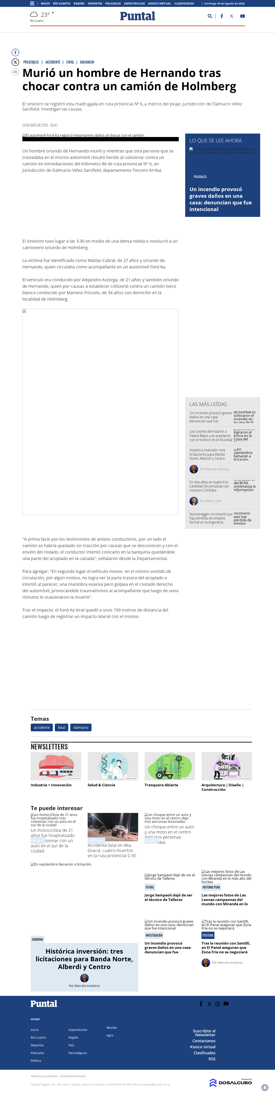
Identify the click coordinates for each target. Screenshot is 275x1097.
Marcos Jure (214, 501)
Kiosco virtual (159, 3)
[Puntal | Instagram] (217, 1004)
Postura (208, 935)
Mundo (112, 1027)
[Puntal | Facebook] (222, 17)
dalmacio (80, 727)
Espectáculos (134, 3)
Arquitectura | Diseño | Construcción (223, 787)
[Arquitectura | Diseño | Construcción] (227, 766)
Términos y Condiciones (44, 1076)
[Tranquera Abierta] (170, 766)
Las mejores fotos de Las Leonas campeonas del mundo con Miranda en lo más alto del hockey (225, 902)
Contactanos (203, 1040)
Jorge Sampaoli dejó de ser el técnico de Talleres (168, 897)
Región (79, 3)
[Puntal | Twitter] (231, 17)
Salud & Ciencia (101, 784)
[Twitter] (15, 62)
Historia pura (211, 887)
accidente (42, 727)
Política (36, 1061)
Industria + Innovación (51, 784)
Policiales (113, 3)
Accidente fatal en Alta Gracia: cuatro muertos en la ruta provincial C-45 (112, 850)
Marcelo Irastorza (217, 469)
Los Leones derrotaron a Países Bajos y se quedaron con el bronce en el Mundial (210, 435)
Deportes (95, 3)
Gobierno (37, 939)
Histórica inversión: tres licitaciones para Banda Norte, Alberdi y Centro (207, 454)
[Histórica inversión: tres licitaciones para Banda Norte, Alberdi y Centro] (84, 903)
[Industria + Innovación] (56, 766)
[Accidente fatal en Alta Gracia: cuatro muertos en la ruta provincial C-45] (113, 840)
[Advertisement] (144, 207)
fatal (61, 727)
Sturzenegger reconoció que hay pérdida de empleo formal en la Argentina (211, 518)
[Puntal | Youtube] (242, 17)
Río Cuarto (61, 3)
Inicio (45, 3)
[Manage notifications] (264, 1087)
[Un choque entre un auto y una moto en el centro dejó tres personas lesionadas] (170, 821)
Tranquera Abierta (161, 784)
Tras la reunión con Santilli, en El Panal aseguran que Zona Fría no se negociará (226, 947)
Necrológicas (78, 1053)
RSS (212, 1058)
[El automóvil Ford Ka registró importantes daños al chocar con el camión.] (100, 137)
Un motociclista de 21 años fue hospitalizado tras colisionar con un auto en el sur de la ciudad (53, 840)
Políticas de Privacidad (72, 1076)
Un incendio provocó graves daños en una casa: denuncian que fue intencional (220, 199)
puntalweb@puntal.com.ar (155, 1084)
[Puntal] (44, 1006)
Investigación (154, 935)
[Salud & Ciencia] (113, 766)
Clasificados (184, 3)
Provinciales (96, 840)
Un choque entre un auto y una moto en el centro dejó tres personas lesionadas (169, 834)
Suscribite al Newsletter (204, 1032)
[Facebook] (15, 52)
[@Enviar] (15, 72)
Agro (110, 1035)
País (71, 1045)
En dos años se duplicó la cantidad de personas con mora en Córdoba (209, 486)
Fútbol (150, 887)
